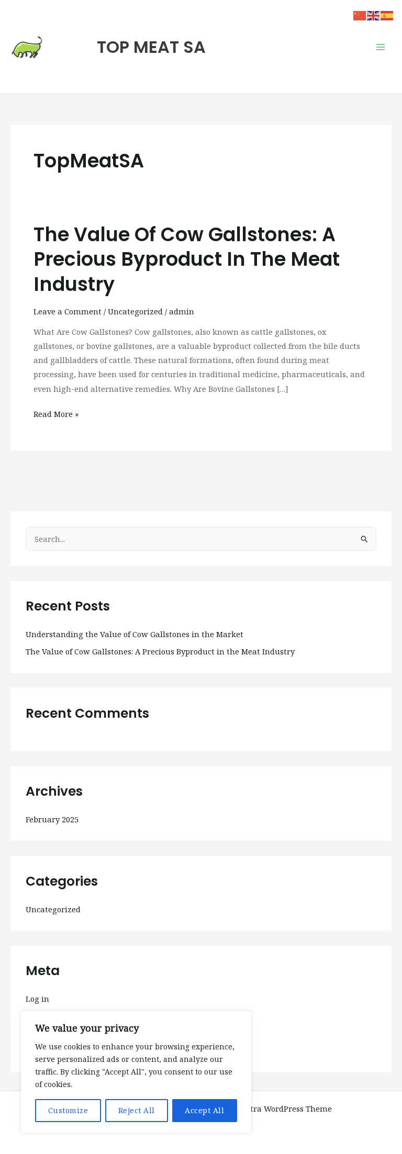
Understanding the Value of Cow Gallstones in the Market (134, 634)
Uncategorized (135, 311)
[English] (374, 14)
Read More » (56, 413)
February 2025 (52, 819)
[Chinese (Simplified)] (360, 14)
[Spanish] (387, 14)
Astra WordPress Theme (286, 1108)
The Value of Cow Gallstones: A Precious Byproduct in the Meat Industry (187, 259)
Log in (37, 998)
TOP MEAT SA (151, 47)
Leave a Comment (68, 311)
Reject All (136, 1110)
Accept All (204, 1110)
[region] (136, 1072)
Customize (68, 1110)
